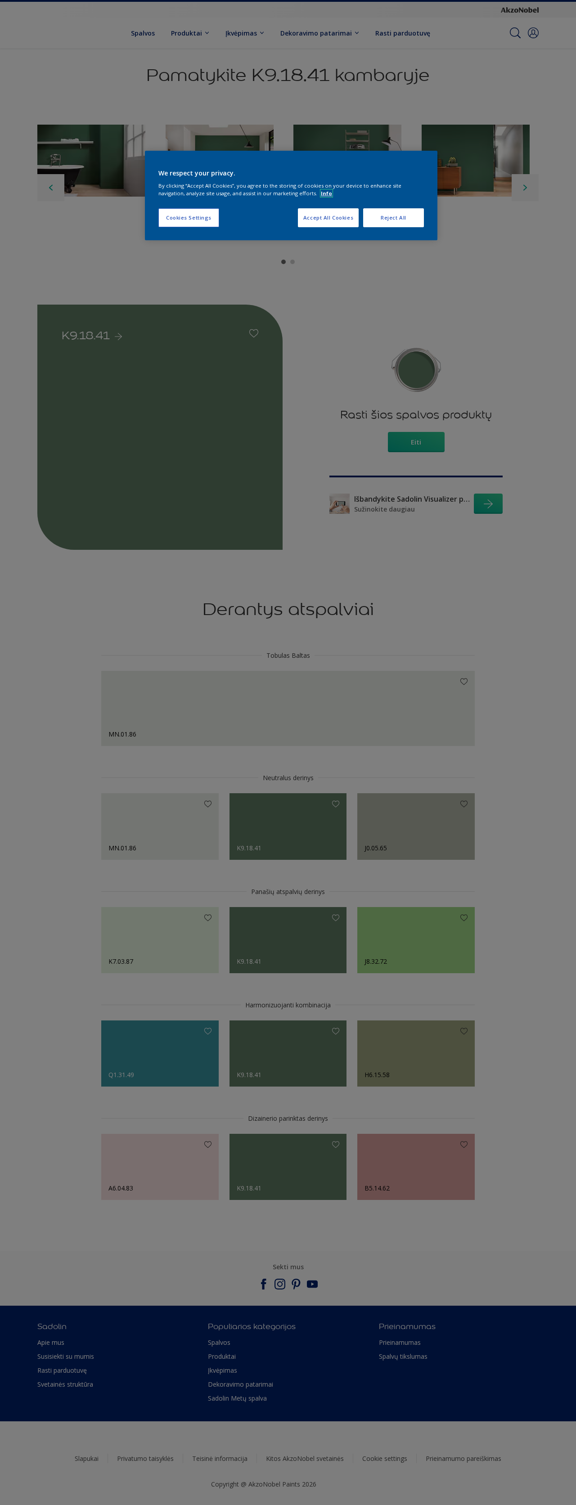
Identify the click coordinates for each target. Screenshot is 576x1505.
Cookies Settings (189, 217)
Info (326, 193)
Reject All (393, 217)
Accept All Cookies (328, 217)
